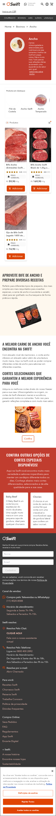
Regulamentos (10, 731)
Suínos (38, 18)
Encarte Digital (10, 741)
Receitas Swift (9, 684)
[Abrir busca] (42, 4)
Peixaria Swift (9, 694)
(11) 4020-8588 (15, 601)
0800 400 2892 (25, 651)
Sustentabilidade (11, 764)
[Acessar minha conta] (47, 4)
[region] (28, 791)
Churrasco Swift (11, 689)
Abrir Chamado (15, 671)
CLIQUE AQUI (14, 633)
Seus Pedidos (9, 722)
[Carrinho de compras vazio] (52, 4)
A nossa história (11, 754)
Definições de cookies (28, 793)
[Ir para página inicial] (13, 4)
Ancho (33, 26)
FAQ (4, 726)
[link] (9, 11)
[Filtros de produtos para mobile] (49, 123)
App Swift (7, 736)
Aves (30, 18)
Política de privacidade (14, 704)
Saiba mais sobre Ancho (36, 72)
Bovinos (22, 18)
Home (8, 26)
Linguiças (48, 18)
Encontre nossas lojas (14, 759)
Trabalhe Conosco (12, 699)
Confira (28, 438)
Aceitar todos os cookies (28, 810)
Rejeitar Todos (28, 801)
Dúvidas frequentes (12, 708)
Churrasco (9, 18)
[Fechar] (52, 771)
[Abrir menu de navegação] (3, 4)
